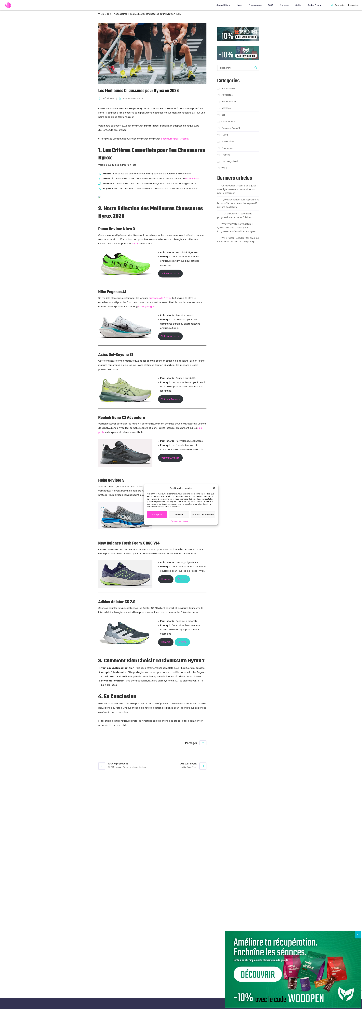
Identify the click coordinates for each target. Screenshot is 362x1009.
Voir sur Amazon (170, 273)
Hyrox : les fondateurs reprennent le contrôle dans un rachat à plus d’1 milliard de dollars (238, 203)
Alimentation (228, 101)
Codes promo (314, 5)
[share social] (202, 742)
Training (225, 154)
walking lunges (146, 306)
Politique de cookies (179, 521)
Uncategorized (229, 161)
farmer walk (192, 178)
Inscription (353, 5)
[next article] (202, 766)
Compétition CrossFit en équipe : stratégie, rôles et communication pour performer (237, 189)
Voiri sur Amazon (170, 399)
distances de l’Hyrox (160, 298)
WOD (270, 5)
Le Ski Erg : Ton (188, 767)
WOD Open (104, 14)
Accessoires (120, 14)
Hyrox (239, 5)
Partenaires (227, 141)
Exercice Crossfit (230, 128)
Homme (165, 579)
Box (223, 114)
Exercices (284, 5)
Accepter (157, 514)
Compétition (228, 121)
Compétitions (223, 5)
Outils (298, 5)
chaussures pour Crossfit (175, 138)
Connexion (339, 5)
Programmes (255, 5)
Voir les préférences (203, 514)
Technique (227, 148)
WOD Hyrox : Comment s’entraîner (127, 767)
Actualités (227, 95)
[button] (214, 488)
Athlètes (226, 108)
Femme (182, 579)
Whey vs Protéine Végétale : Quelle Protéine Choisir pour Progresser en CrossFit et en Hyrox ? (237, 227)
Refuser (179, 514)
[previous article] (101, 766)
